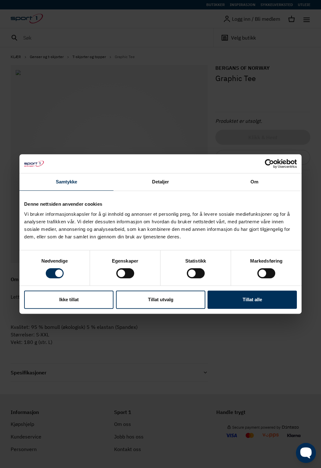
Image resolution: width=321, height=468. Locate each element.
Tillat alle (252, 299)
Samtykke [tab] (66, 181)
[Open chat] (306, 453)
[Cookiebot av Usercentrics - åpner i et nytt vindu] (269, 163)
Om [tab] (254, 181)
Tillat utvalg (160, 299)
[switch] (125, 273)
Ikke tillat (69, 299)
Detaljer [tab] (160, 181)
